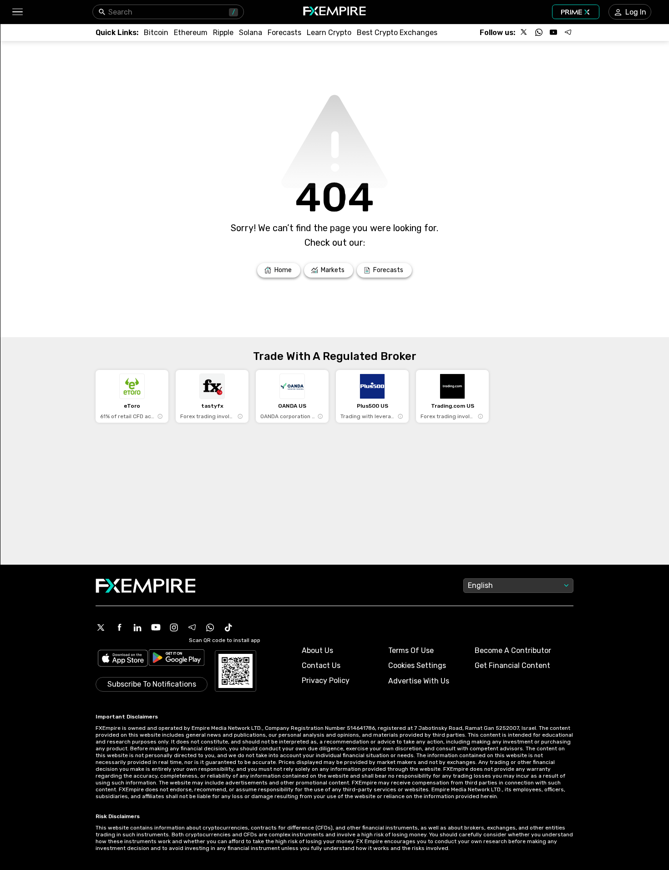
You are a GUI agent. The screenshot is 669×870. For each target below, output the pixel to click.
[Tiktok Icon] (228, 627)
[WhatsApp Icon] (210, 627)
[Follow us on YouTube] (553, 32)
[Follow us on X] (524, 32)
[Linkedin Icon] (137, 627)
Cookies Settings (417, 665)
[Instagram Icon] (173, 627)
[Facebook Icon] (119, 627)
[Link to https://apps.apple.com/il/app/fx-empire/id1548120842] (123, 659)
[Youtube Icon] (155, 627)
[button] (17, 12)
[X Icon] (101, 627)
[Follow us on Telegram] (568, 32)
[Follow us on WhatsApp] (538, 32)
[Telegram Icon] (192, 627)
